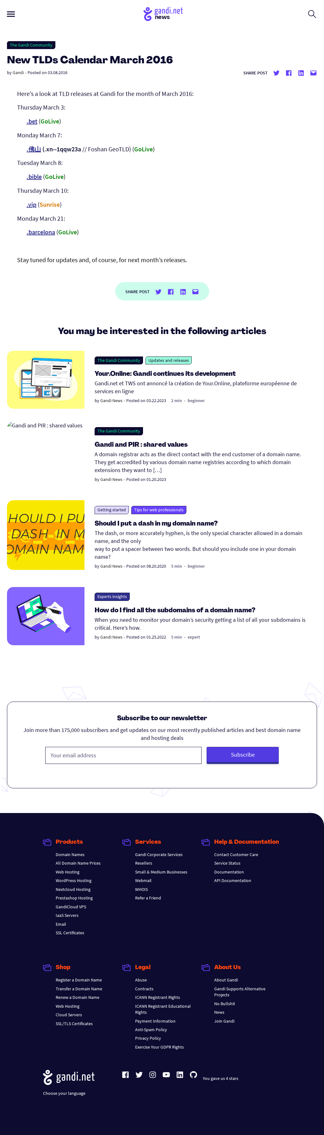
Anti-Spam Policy (151, 1029)
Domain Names (70, 854)
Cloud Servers (69, 1015)
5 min (176, 566)
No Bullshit (224, 1003)
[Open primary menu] (11, 14)
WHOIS (141, 889)
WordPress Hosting (73, 880)
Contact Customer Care (236, 854)
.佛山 (34, 149)
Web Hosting (67, 872)
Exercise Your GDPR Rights (159, 1047)
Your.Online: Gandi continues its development (165, 374)
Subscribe (243, 754)
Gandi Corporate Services (159, 854)
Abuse (141, 980)
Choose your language (64, 1093)
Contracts (144, 989)
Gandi (18, 72)
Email (61, 924)
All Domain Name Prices (78, 863)
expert (194, 637)
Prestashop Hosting (74, 898)
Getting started (111, 510)
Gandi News (111, 400)
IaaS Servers (67, 915)
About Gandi (226, 980)
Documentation (229, 872)
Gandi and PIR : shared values (141, 445)
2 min (176, 400)
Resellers (143, 863)
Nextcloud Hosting (73, 889)
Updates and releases (168, 360)
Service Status (227, 863)
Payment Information (155, 1021)
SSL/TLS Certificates (74, 1023)
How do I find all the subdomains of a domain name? (175, 611)
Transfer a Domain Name (79, 989)
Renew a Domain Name (77, 997)
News (219, 1012)
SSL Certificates (70, 933)
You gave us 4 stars (220, 1078)
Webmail (143, 880)
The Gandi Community (31, 45)
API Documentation (232, 880)
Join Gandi (224, 1021)
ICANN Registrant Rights (157, 997)
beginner (196, 400)
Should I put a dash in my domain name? (156, 524)
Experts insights (112, 596)
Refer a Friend (148, 898)
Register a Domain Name (79, 980)
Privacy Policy (148, 1038)
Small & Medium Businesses (161, 872)
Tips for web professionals (159, 510)
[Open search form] (312, 14)
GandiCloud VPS (71, 907)
